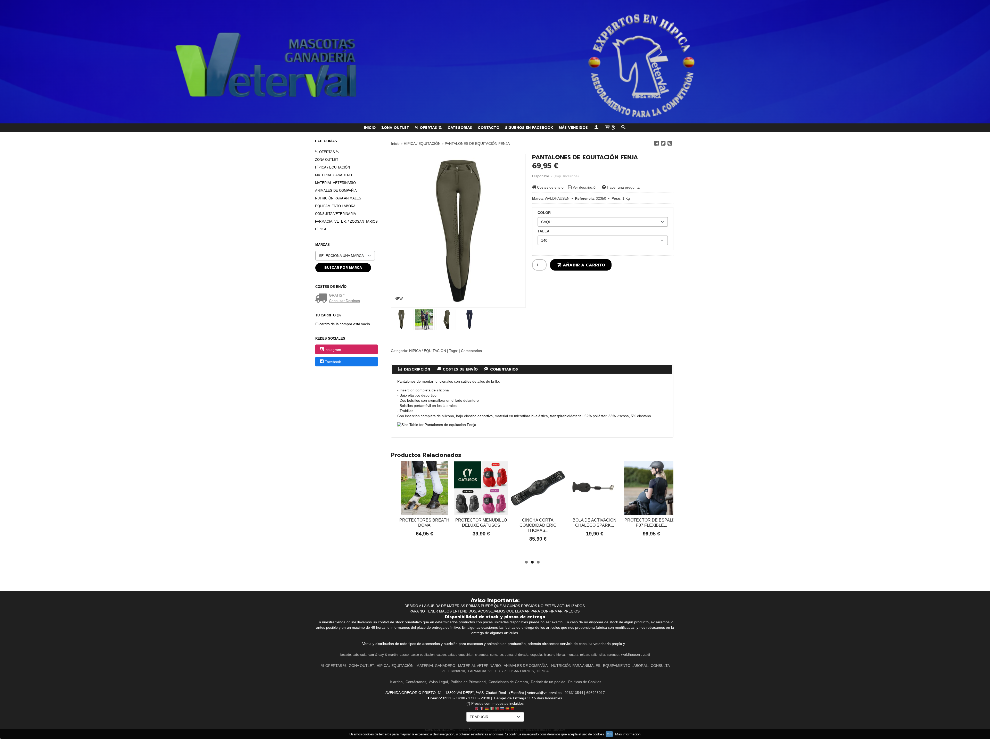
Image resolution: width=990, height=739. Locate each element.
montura (572, 655)
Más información (628, 734)
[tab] (413, 369)
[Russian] (502, 709)
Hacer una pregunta (623, 187)
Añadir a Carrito (583, 265)
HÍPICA (320, 229)
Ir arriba (396, 682)
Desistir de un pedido (548, 682)
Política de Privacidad (468, 682)
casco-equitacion (423, 655)
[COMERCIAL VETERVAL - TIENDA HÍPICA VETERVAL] (495, 61)
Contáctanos (416, 682)
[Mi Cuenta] (596, 127)
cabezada (360, 655)
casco (404, 655)
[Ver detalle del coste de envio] (322, 299)
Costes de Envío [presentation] (459, 369)
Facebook (333, 362)
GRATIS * (336, 295)
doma (509, 655)
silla (602, 655)
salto (594, 655)
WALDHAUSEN (557, 198)
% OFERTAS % (428, 127)
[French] (482, 709)
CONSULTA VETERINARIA (335, 214)
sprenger (613, 655)
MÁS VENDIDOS (573, 127)
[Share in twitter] (663, 143)
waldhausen (631, 654)
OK (609, 734)
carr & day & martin (383, 655)
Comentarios (471, 351)
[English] (476, 709)
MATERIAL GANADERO (333, 175)
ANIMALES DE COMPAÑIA (336, 190)
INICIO (370, 127)
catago (441, 655)
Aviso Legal (438, 682)
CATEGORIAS (460, 127)
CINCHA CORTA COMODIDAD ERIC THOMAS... (537, 525)
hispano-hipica (554, 655)
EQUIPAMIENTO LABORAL (336, 206)
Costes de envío (550, 187)
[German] (487, 709)
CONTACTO (488, 127)
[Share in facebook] (656, 143)
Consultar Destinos (344, 301)
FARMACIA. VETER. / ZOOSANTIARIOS (346, 221)
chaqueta (481, 655)
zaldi (646, 655)
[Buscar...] (623, 127)
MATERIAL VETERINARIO (335, 183)
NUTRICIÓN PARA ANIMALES (338, 198)
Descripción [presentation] (416, 369)
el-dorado (521, 655)
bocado (345, 655)
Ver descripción (585, 187)
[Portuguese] (497, 709)
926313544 (574, 693)
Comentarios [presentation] (503, 369)
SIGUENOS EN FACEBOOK (529, 127)
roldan (584, 655)
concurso (496, 655)
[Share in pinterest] (669, 143)
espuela (536, 655)
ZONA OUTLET (395, 127)
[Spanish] (507, 709)
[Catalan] (513, 709)
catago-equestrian (460, 655)
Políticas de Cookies (584, 682)
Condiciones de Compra (508, 682)
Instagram (333, 350)
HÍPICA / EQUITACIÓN (332, 167)
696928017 (595, 693)
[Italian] (492, 709)
